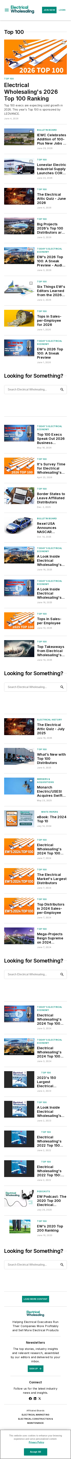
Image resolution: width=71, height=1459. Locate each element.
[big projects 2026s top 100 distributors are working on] (19, 226)
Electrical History (49, 719)
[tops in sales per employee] (19, 620)
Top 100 (9, 78)
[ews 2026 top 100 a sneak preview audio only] (19, 255)
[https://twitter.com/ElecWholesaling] (39, 1398)
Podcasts (43, 1191)
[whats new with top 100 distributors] (19, 756)
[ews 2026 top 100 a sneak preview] (19, 347)
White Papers (49, 812)
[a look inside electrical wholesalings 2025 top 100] (19, 555)
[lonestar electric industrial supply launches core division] (19, 166)
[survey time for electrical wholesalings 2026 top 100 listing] (19, 466)
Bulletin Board (47, 130)
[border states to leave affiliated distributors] (19, 495)
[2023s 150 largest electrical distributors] (19, 1079)
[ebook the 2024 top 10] (19, 818)
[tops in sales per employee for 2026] (19, 318)
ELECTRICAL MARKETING (35, 1414)
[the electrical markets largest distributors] (19, 876)
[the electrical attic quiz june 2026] (19, 196)
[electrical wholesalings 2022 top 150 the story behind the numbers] (19, 1168)
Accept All (35, 1452)
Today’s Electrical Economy (49, 250)
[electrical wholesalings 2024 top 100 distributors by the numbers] (19, 846)
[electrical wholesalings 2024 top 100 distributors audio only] (19, 1046)
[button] (6, 10)
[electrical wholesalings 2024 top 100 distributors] (19, 1014)
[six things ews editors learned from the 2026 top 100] (19, 288)
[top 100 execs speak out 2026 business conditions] (19, 433)
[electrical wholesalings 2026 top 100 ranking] (35, 57)
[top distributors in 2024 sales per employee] (19, 906)
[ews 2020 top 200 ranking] (19, 1228)
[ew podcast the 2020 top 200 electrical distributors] (19, 1198)
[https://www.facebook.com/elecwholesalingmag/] (30, 1398)
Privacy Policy (36, 1442)
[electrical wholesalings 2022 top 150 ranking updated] (19, 1139)
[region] (35, 1444)
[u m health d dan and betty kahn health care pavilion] (19, 935)
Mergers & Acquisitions (45, 780)
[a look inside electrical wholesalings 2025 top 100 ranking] (19, 588)
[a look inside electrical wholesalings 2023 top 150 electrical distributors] (19, 1109)
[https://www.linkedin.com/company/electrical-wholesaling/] (35, 1398)
